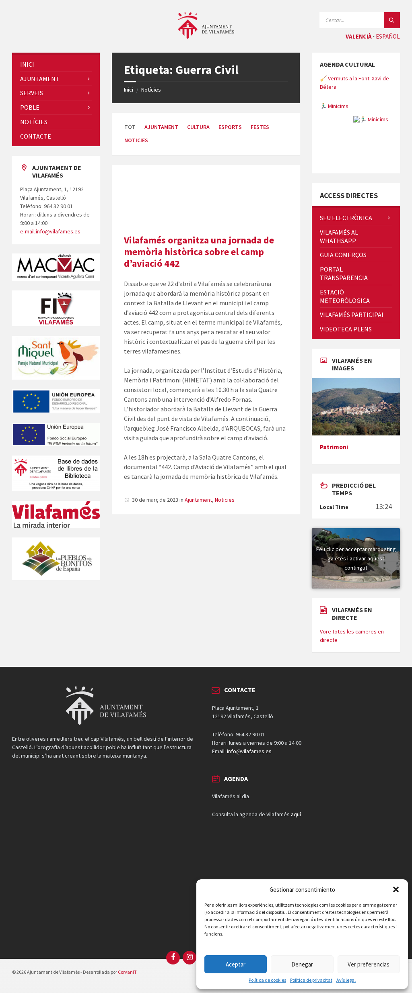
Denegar (302, 964)
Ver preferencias (368, 964)
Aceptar (235, 964)
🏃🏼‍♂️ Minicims (334, 106)
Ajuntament (161, 127)
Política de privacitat (311, 980)
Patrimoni (334, 447)
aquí (296, 814)
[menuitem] (56, 64)
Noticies (136, 140)
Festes (260, 127)
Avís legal (346, 980)
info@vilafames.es (249, 751)
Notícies (151, 89)
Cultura (198, 127)
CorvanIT (127, 972)
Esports (230, 127)
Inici (128, 89)
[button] (396, 889)
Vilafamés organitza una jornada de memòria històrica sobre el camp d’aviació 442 (199, 252)
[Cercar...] (392, 20)
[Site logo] (206, 37)
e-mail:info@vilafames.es (50, 231)
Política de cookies (267, 980)
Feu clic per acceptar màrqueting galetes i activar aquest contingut (356, 558)
